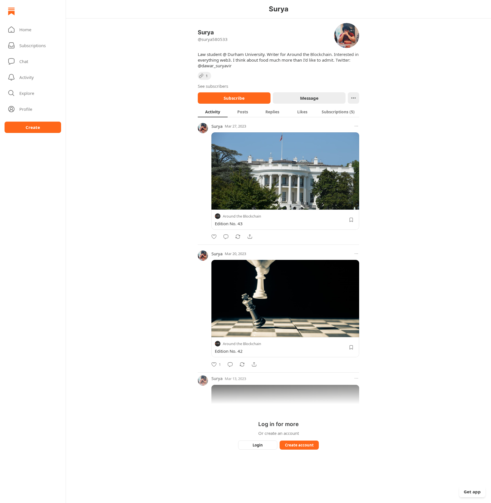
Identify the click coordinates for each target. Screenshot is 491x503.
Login (258, 445)
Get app (472, 491)
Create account (299, 445)
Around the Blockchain (242, 216)
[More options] (356, 126)
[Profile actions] (353, 98)
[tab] (213, 111)
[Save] (351, 219)
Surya (216, 126)
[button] (33, 29)
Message (309, 98)
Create (33, 127)
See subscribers (213, 86)
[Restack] (238, 236)
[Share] (250, 236)
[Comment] (226, 236)
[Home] (11, 11)
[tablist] (278, 111)
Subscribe (234, 98)
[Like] (214, 236)
